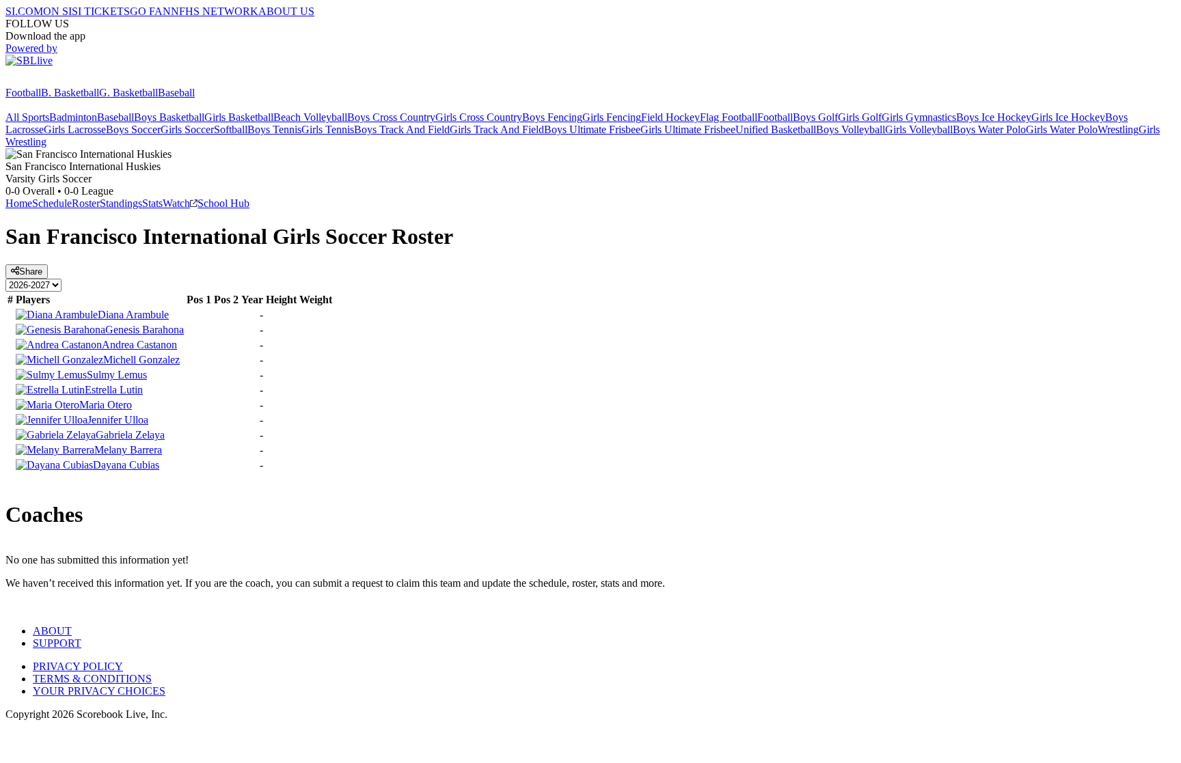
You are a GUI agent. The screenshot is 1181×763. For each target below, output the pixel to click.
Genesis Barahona (144, 329)
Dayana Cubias (126, 465)
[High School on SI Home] (58, 80)
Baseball (176, 92)
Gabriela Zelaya (130, 435)
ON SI (57, 11)
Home (18, 203)
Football (23, 92)
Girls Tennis (327, 129)
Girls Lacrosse (75, 129)
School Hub (223, 203)
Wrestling (1118, 129)
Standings (121, 203)
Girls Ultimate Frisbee (687, 129)
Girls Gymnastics (919, 117)
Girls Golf (860, 117)
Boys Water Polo (989, 129)
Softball (230, 129)
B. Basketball (70, 92)
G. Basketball (128, 92)
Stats (152, 203)
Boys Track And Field (402, 129)
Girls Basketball (238, 117)
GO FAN (150, 11)
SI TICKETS (101, 11)
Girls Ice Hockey (1068, 117)
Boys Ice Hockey (993, 117)
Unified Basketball (775, 129)
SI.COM (24, 11)
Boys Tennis (274, 129)
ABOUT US (286, 11)
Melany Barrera (128, 450)
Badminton (73, 117)
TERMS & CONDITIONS (92, 678)
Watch (176, 203)
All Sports (27, 117)
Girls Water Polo (1062, 129)
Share (30, 271)
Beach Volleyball (310, 117)
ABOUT (52, 631)
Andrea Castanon (139, 344)
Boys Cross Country (391, 117)
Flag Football (728, 117)
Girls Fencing (611, 117)
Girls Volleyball (919, 129)
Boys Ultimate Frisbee (592, 129)
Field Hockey (670, 117)
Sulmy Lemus (117, 374)
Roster (86, 203)
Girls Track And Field (497, 129)
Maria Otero (105, 405)
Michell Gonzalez (141, 359)
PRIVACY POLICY (78, 666)
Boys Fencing (552, 117)
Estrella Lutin (114, 390)
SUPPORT (57, 643)
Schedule (52, 203)
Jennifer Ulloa (117, 420)
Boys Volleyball (850, 129)
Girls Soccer (187, 129)
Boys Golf (815, 117)
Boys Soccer (133, 129)
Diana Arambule (133, 314)
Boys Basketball (169, 117)
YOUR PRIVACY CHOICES (99, 691)
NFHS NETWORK (214, 11)
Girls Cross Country (478, 117)
